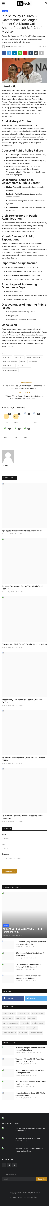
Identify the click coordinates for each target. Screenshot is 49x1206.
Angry (6, 437)
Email (4, 844)
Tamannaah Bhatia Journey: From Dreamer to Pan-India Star (28, 977)
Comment (5, 854)
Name (4, 834)
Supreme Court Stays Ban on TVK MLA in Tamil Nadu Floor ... (22, 587)
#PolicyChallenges (8, 366)
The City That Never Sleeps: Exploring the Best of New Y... (30, 1129)
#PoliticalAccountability (10, 370)
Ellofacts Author (20, 1052)
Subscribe (42, 1179)
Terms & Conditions (30, 1197)
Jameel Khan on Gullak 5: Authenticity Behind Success (28, 1139)
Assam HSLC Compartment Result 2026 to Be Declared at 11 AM (30, 943)
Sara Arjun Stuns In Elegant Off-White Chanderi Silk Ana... (30, 1094)
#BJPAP (22, 362)
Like (6, 423)
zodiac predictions (9, 1013)
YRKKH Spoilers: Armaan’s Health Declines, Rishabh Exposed (28, 965)
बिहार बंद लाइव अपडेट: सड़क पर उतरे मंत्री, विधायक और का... (22, 531)
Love (25, 423)
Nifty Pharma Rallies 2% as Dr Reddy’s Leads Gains (29, 954)
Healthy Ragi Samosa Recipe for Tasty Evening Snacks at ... (30, 1071)
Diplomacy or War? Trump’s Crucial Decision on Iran (24, 644)
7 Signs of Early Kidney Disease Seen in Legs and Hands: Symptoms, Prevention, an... (25, 397)
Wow (25, 437)
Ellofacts (9, 46)
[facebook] (4, 1165)
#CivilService (33, 362)
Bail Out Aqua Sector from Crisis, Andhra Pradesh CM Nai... (23, 759)
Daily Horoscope (37, 1013)
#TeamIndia (25, 1023)
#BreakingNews (32, 1028)
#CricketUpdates (36, 1033)
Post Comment (9, 871)
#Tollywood (32, 1018)
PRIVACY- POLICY (16, 1197)
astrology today (23, 1013)
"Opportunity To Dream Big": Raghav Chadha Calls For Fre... (23, 701)
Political (5, 11)
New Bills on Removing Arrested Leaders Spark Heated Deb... (22, 817)
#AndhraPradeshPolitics (34, 357)
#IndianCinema (8, 1018)
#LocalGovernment (24, 366)
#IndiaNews (23, 1033)
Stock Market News (9, 1033)
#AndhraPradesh (38, 1023)
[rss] (14, 1165)
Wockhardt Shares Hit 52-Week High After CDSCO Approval (29, 1060)
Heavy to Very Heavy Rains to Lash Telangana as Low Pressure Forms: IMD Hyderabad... (24, 387)
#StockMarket (7, 1028)
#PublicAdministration (10, 362)
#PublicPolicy (7, 357)
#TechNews (19, 1028)
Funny (35, 423)
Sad (16, 437)
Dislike (16, 423)
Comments (7, 829)
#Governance (19, 357)
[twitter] (9, 1165)
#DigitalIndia (20, 1018)
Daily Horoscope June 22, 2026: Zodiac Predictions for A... (30, 1083)
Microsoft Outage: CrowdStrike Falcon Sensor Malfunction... (30, 1049)
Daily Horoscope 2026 (10, 1023)
